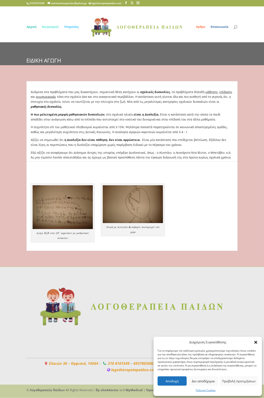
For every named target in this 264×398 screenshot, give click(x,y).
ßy (98, 390)
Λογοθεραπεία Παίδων (47, 390)
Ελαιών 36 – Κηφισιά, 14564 (73, 363)
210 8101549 (119, 363)
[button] (256, 342)
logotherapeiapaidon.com (106, 3)
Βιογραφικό (50, 27)
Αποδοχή (172, 381)
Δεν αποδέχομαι (203, 381)
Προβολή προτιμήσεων (239, 381)
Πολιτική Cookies (206, 390)
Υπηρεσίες (71, 27)
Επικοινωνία (219, 27)
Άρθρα (200, 27)
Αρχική (32, 27)
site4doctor (110, 390)
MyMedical (134, 390)
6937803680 (143, 363)
